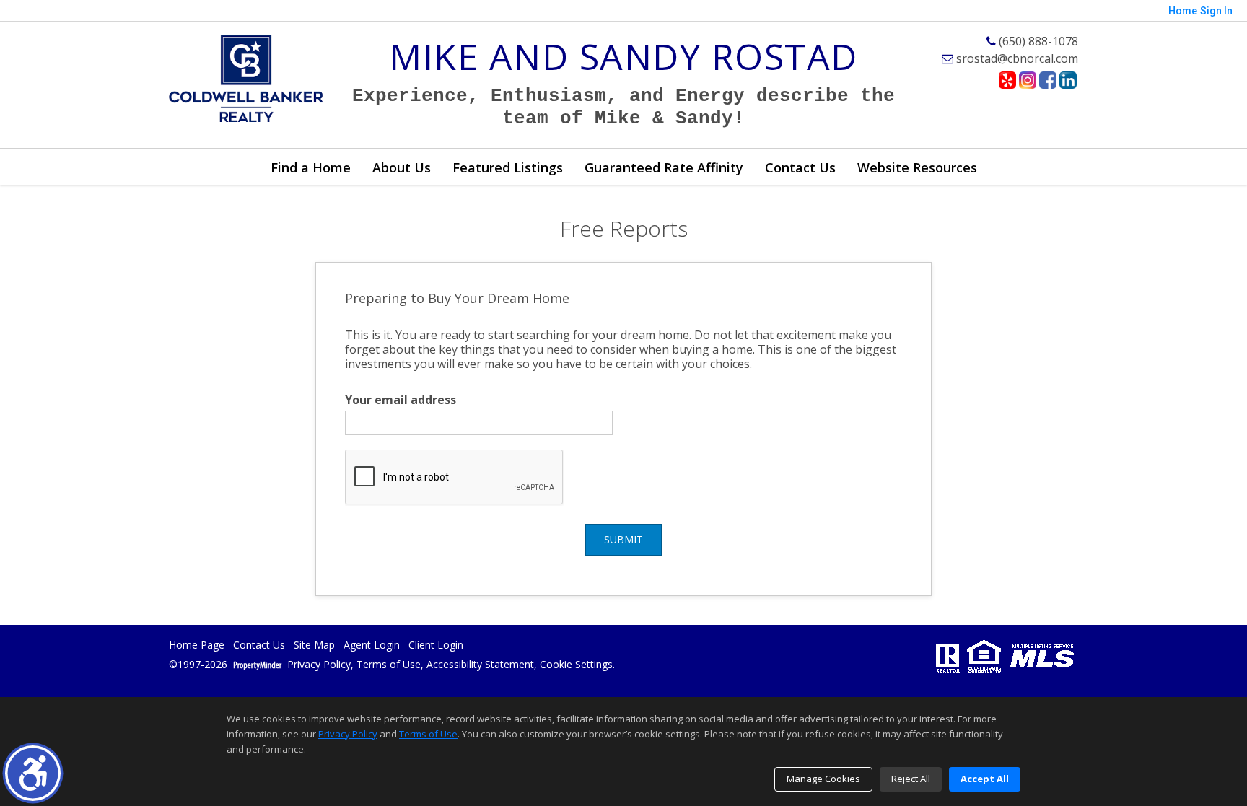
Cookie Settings (576, 665)
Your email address (400, 400)
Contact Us (800, 167)
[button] (33, 773)
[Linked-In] (1068, 80)
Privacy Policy (319, 665)
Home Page (196, 645)
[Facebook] (1047, 80)
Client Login (435, 645)
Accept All (985, 778)
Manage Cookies (823, 778)
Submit (623, 539)
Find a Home (311, 167)
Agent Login (372, 645)
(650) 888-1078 (1037, 41)
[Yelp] (1007, 80)
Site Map (314, 645)
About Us (401, 167)
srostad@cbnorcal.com (1015, 58)
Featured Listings (507, 167)
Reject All (910, 778)
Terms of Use (388, 665)
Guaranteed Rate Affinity (664, 167)
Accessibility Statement (480, 665)
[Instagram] (1027, 80)
